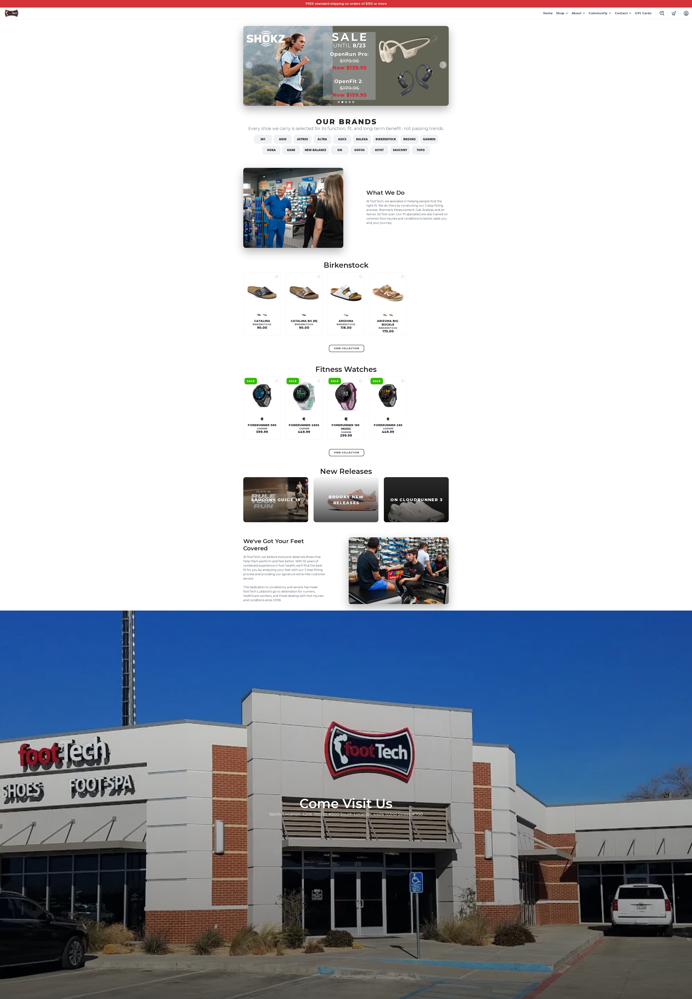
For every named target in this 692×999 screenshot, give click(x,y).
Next (443, 64)
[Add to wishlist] (277, 277)
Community (598, 13)
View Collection (346, 348)
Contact (621, 13)
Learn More (434, 99)
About (577, 13)
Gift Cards (643, 13)
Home (548, 13)
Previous (248, 64)
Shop (560, 13)
